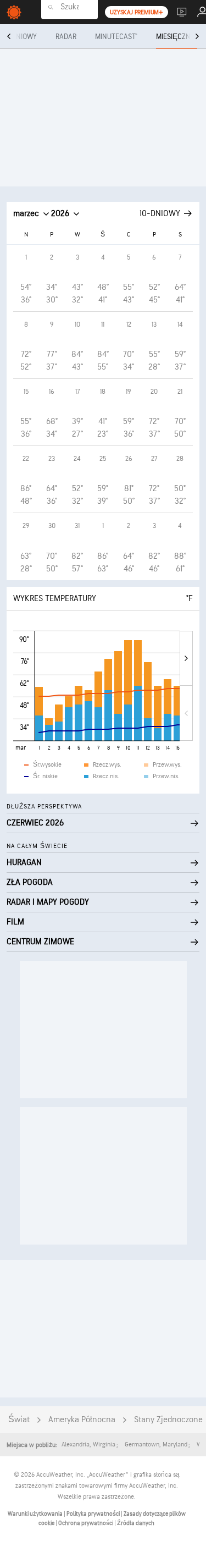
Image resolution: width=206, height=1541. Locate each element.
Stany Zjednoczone (168, 1420)
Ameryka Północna (81, 1420)
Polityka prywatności (93, 1513)
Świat (19, 1420)
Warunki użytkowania (36, 1513)
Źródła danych (135, 1523)
